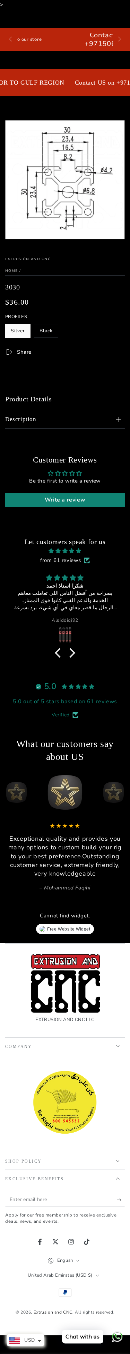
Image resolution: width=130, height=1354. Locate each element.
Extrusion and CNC (28, 259)
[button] (59, 653)
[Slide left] (11, 39)
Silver (20, 332)
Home (11, 270)
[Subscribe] (121, 1200)
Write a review (65, 500)
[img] (65, 551)
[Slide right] (119, 39)
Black (48, 332)
